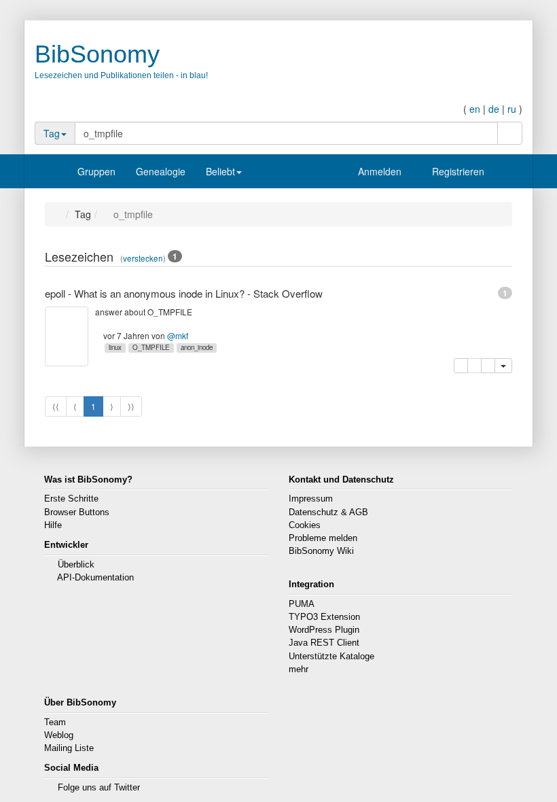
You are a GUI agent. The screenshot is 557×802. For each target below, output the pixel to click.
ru (511, 109)
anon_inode (197, 347)
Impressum (311, 499)
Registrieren (456, 171)
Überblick (76, 565)
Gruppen (96, 171)
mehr (298, 669)
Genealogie (160, 171)
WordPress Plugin (324, 630)
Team (55, 722)
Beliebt (220, 171)
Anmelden (378, 171)
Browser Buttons (76, 512)
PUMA (302, 604)
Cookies (305, 525)
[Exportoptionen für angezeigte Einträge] (505, 258)
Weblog (58, 735)
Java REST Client (324, 643)
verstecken (143, 258)
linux (115, 347)
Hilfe (53, 525)
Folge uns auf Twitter (99, 787)
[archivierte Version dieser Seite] (488, 365)
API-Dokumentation (95, 577)
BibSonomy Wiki (321, 551)
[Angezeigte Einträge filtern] (478, 258)
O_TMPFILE (151, 347)
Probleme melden (323, 538)
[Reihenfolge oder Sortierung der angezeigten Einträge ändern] (491, 258)
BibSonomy (97, 54)
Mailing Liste (69, 748)
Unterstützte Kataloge (331, 656)
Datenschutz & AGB (328, 512)
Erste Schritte (71, 499)
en (474, 109)
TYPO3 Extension (324, 617)
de (493, 109)
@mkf (177, 335)
